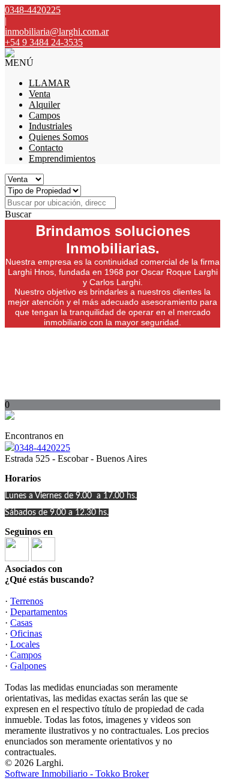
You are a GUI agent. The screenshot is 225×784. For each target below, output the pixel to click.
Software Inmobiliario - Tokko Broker (77, 773)
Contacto (46, 148)
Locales (25, 644)
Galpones (28, 666)
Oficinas (26, 633)
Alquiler (44, 104)
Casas (21, 622)
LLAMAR (49, 83)
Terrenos (26, 601)
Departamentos (38, 612)
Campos (44, 115)
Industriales (50, 126)
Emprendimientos (62, 158)
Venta (39, 94)
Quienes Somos (58, 137)
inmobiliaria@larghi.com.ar (57, 31)
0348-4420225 (42, 448)
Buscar (18, 214)
